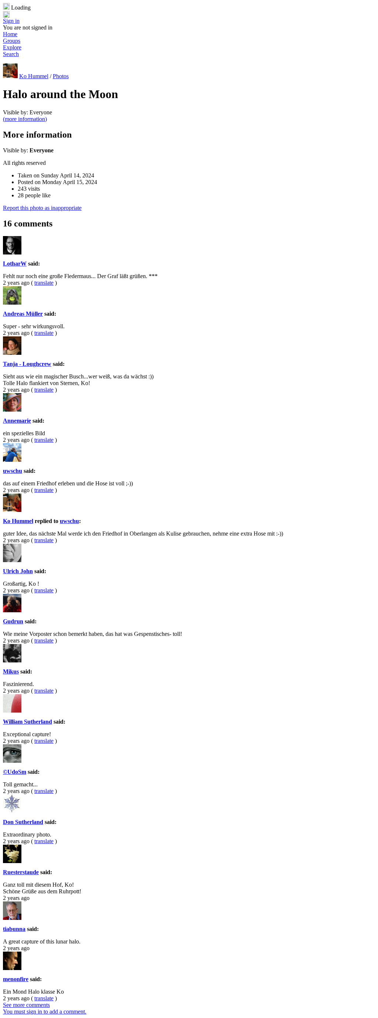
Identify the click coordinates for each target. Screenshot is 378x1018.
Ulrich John (18, 571)
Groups (11, 41)
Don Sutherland (23, 822)
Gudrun (13, 621)
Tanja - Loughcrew (27, 364)
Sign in (11, 21)
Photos (61, 76)
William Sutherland (27, 722)
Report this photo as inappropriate (42, 208)
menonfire (15, 979)
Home (10, 34)
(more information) (25, 119)
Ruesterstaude (21, 872)
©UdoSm (14, 772)
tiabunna (14, 929)
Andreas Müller (23, 314)
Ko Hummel (33, 76)
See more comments (26, 1005)
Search (11, 54)
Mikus (11, 671)
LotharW (15, 263)
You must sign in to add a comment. (44, 1011)
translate (44, 283)
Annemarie (17, 421)
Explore (12, 47)
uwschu (12, 471)
